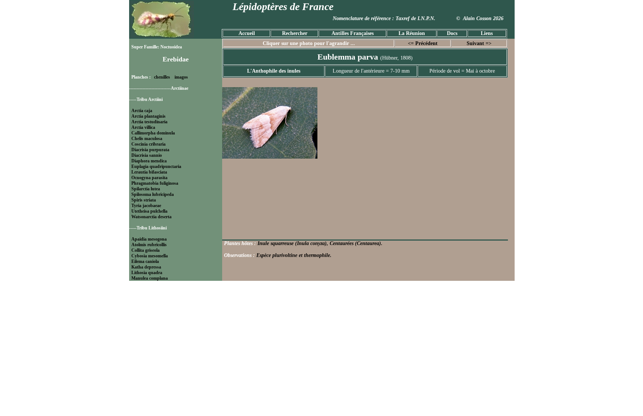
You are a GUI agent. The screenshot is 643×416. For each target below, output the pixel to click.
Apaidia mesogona (149, 239)
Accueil (247, 33)
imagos (181, 77)
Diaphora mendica (149, 160)
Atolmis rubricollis (149, 244)
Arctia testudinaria (149, 121)
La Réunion (412, 33)
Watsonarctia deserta (151, 216)
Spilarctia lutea (145, 188)
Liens (487, 33)
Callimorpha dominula (153, 133)
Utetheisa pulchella (149, 211)
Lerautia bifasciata (149, 172)
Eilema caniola (145, 261)
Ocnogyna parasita (149, 177)
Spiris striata (143, 200)
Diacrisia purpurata (150, 149)
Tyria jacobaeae (146, 205)
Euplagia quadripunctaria (156, 166)
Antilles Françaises (353, 33)
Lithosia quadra (146, 272)
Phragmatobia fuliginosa (154, 183)
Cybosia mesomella (149, 255)
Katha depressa (146, 267)
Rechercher (294, 33)
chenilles (162, 77)
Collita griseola (145, 250)
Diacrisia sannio (146, 155)
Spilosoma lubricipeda (152, 194)
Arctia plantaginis (148, 116)
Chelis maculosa (146, 138)
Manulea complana (149, 278)
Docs (452, 33)
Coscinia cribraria (148, 144)
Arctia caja (141, 110)
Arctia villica (143, 127)
